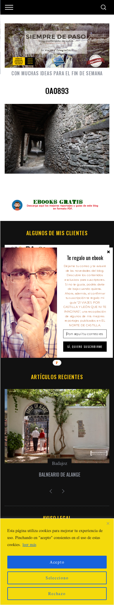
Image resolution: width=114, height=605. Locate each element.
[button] (85, 258)
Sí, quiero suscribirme (85, 346)
